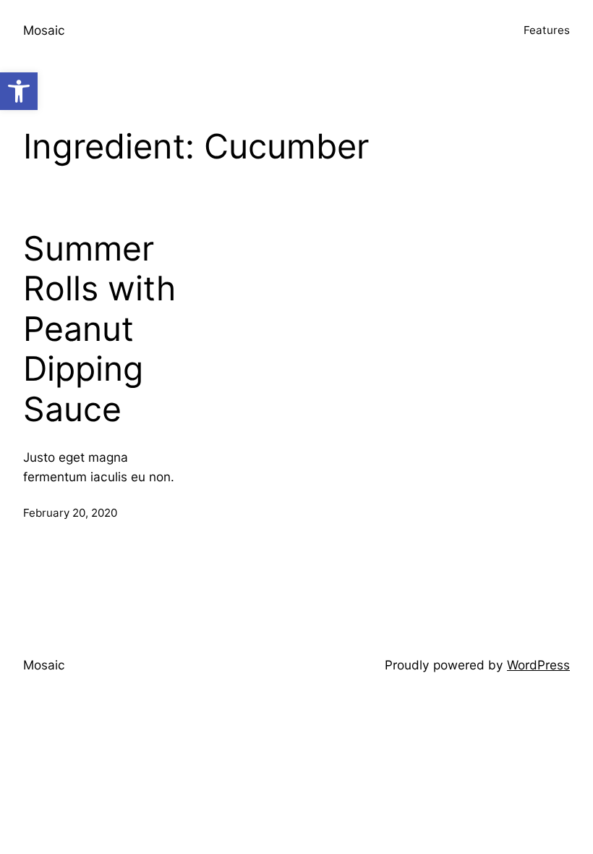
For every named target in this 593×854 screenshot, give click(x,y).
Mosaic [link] (44, 30)
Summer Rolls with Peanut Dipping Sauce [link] (99, 329)
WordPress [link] (538, 664)
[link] (19, 91)
